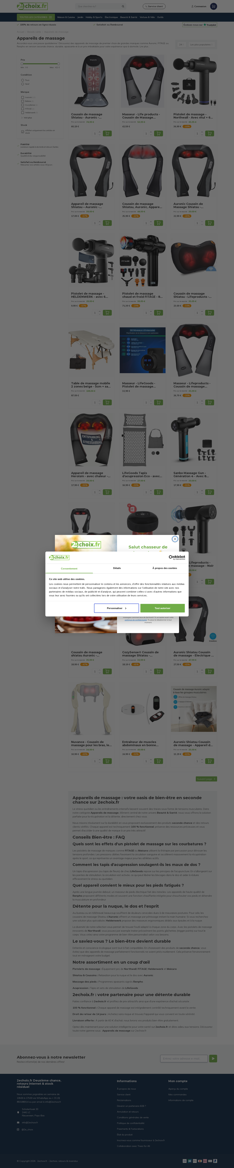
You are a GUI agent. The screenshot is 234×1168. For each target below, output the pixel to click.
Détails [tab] (117, 568)
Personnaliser (114, 608)
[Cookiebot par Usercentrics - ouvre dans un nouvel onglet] (171, 557)
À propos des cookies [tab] (164, 568)
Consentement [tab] (69, 568)
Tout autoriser (162, 608)
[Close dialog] (175, 539)
